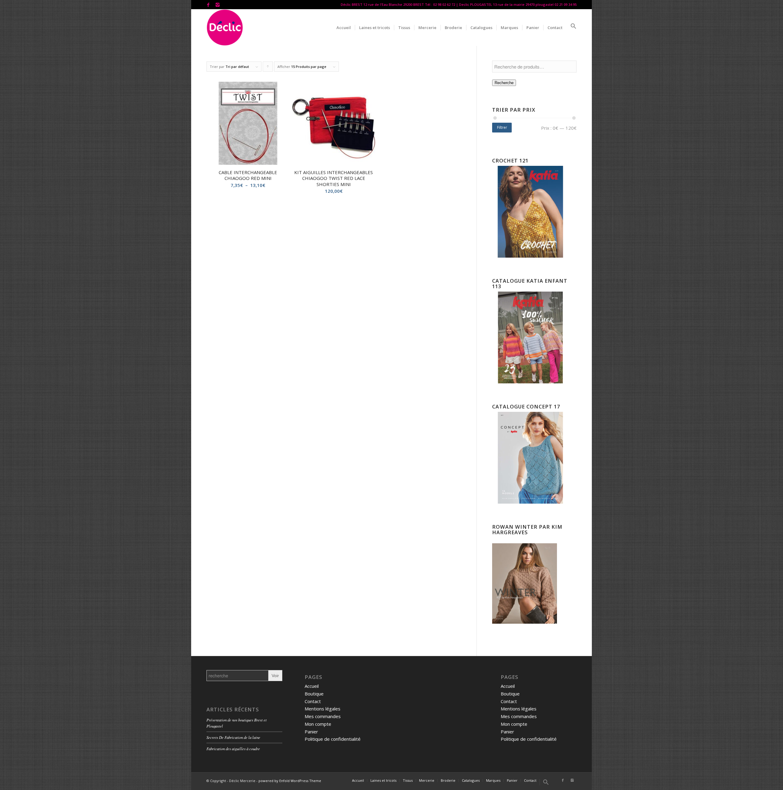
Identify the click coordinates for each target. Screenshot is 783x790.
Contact (313, 701)
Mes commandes (323, 716)
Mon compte (318, 724)
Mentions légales (322, 709)
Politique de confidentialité (333, 739)
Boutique (314, 694)
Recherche (504, 82)
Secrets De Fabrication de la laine (233, 737)
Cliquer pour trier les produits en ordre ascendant (268, 68)
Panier (311, 732)
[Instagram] (217, 4)
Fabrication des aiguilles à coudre (233, 748)
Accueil (312, 686)
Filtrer (502, 127)
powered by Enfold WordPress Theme (289, 780)
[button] (571, 27)
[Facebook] (208, 4)
